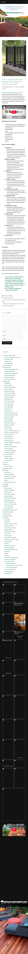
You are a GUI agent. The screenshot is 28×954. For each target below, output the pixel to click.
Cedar (5, 520)
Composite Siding (8, 490)
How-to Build (7, 460)
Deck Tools (7, 409)
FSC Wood (6, 535)
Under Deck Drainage (9, 450)
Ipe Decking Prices (8, 476)
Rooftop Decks (8, 438)
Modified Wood (6, 468)
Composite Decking (7, 355)
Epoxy (4, 462)
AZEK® (6, 383)
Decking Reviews (14, 910)
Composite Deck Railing (10, 373)
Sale (5, 480)
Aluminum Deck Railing (9, 369)
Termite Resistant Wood (10, 557)
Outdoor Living (8, 424)
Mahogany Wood (8, 547)
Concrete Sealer (6, 365)
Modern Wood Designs (9, 549)
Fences (6, 533)
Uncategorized (6, 516)
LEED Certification (8, 545)
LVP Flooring (7, 466)
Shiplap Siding (7, 496)
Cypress (6, 521)
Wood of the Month (9, 569)
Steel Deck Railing (8, 377)
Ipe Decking (7, 421)
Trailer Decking (8, 448)
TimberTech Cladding (9, 504)
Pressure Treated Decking (10, 430)
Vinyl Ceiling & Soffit (11, 567)
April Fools (7, 472)
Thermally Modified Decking (11, 442)
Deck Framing (7, 403)
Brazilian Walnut (8, 391)
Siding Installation (8, 502)
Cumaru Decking (8, 393)
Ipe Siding (6, 492)
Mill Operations (8, 478)
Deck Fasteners (8, 401)
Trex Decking (7, 363)
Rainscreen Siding (8, 494)
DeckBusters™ (7, 411)
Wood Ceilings (7, 561)
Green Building (7, 474)
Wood (4, 518)
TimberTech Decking (9, 446)
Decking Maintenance (9, 415)
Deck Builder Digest (9, 395)
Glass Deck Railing (8, 375)
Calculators (7, 456)
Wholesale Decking (9, 482)
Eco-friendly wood (8, 527)
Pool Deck (6, 426)
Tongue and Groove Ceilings (13, 565)
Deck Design (7, 399)
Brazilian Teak (7, 389)
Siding (4, 486)
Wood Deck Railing (8, 379)
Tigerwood (7, 444)
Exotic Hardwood (8, 531)
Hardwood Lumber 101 (10, 539)
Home (3, 907)
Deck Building (7, 397)
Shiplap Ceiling (9, 563)
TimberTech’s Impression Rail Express (11, 92)
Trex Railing (5, 514)
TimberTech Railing (8, 295)
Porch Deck (7, 428)
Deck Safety (7, 407)
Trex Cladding (7, 506)
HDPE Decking (7, 419)
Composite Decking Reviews (11, 357)
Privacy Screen (7, 434)
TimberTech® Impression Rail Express (15, 283)
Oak (5, 553)
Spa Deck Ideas (8, 440)
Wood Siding (7, 508)
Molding (6, 551)
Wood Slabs (7, 573)
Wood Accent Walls (9, 559)
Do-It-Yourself (6, 454)
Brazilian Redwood (8, 387)
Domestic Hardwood (9, 523)
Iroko (5, 543)
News (4, 470)
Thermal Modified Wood (8, 510)
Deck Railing (6, 367)
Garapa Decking (8, 417)
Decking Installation (9, 413)
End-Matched (7, 529)
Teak (5, 555)
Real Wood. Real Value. (15, 907)
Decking (5, 381)
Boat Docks (7, 385)
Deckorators (7, 359)
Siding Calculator (8, 500)
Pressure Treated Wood (10, 432)
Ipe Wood (6, 541)
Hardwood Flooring (9, 537)
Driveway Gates (8, 525)
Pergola (4, 484)
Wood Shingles (8, 571)
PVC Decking (7, 436)
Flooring (5, 464)
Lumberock (7, 361)
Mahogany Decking (9, 422)
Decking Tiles (7, 458)
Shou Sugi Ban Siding (9, 498)
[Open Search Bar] (26, 2)
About (7, 907)
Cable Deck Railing (8, 371)
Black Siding (7, 488)
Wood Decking (7, 452)
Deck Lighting (7, 405)
